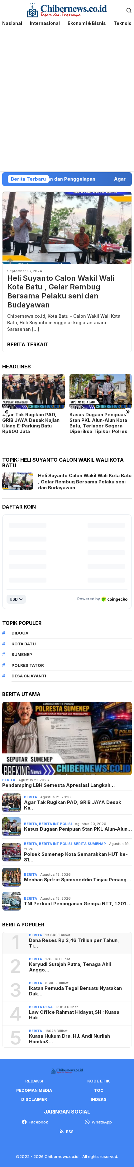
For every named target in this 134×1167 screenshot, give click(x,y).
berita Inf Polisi (55, 824)
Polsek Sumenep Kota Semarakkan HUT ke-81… (76, 857)
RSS (70, 1131)
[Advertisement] (67, 101)
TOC (98, 1090)
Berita (8, 780)
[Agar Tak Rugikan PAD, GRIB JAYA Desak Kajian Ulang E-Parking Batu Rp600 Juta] (33, 391)
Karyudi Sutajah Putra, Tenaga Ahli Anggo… (70, 967)
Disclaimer (34, 1099)
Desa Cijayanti (29, 675)
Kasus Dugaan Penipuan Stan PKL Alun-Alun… (78, 829)
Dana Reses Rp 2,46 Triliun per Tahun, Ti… (74, 943)
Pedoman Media (34, 1090)
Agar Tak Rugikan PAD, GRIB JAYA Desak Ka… (72, 805)
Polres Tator (28, 665)
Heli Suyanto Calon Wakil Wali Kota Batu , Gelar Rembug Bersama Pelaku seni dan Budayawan (60, 291)
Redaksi (34, 1080)
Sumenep (22, 654)
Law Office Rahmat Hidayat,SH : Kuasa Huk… (74, 1015)
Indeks (99, 1099)
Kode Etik (98, 1080)
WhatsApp (102, 1121)
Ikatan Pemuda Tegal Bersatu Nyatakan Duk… (75, 991)
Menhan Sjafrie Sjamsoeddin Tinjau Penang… (77, 880)
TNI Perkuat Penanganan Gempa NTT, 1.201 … (78, 903)
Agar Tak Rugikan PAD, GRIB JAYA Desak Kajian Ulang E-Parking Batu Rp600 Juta (31, 423)
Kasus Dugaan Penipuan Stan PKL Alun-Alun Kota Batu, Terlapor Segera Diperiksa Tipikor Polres (98, 423)
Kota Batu (24, 643)
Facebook (38, 1121)
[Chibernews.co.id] (67, 9)
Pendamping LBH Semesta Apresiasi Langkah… (58, 785)
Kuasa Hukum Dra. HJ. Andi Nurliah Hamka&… (69, 1039)
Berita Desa (41, 1007)
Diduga (20, 632)
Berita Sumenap (90, 844)
